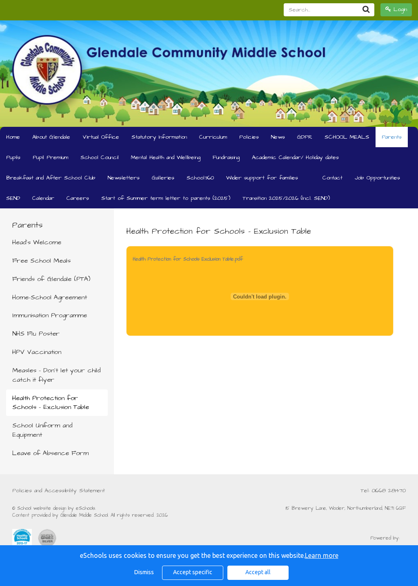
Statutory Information (159, 137)
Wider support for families (262, 178)
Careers (78, 198)
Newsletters (124, 178)
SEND (13, 198)
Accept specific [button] (192, 572)
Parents (392, 137)
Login (399, 9)
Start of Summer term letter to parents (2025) (165, 198)
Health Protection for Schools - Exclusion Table (50, 403)
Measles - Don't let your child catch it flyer (56, 375)
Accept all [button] (258, 572)
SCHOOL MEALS (347, 137)
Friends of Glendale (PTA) (51, 278)
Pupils (13, 157)
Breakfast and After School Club (51, 178)
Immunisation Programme (49, 315)
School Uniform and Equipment (42, 430)
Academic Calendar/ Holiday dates (295, 157)
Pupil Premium (50, 157)
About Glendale (51, 137)
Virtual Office (100, 137)
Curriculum (213, 137)
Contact (332, 178)
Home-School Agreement (49, 297)
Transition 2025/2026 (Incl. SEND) (286, 198)
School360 (200, 178)
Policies (249, 137)
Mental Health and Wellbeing (165, 157)
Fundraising (226, 157)
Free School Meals (41, 260)
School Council (99, 157)
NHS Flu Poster (36, 333)
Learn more (321, 555)
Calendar (43, 198)
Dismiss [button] (144, 572)
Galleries (163, 178)
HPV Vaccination (36, 351)
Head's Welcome (36, 242)
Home (13, 137)
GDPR (304, 137)
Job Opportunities (377, 178)
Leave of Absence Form (50, 453)
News (278, 137)
